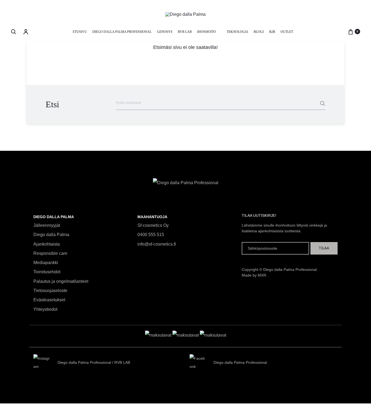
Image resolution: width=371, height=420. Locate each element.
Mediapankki (45, 262)
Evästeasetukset (49, 299)
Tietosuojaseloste (50, 290)
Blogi (259, 32)
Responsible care (50, 253)
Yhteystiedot (45, 309)
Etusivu (80, 32)
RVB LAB (185, 32)
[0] (350, 31)
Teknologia (237, 32)
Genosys (164, 32)
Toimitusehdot (46, 271)
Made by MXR (254, 275)
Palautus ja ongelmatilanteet (60, 281)
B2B (272, 32)
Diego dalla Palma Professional (122, 32)
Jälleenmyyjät (46, 225)
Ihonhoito (206, 32)
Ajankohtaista (46, 244)
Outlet (287, 32)
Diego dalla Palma (51, 234)
